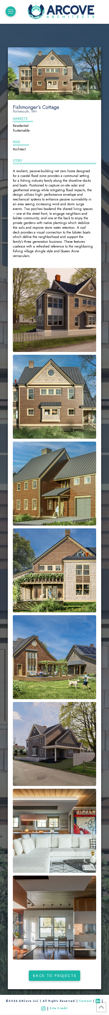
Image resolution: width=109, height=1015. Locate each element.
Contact (85, 1001)
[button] (11, 11)
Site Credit (59, 1008)
